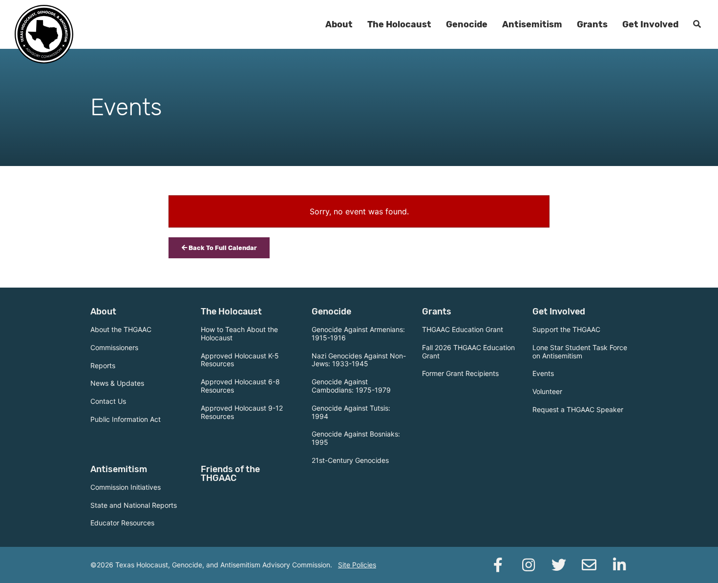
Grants (592, 24)
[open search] (697, 24)
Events (543, 373)
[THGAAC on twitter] (558, 565)
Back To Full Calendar (222, 247)
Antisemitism (532, 24)
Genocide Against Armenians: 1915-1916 (358, 333)
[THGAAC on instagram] (528, 565)
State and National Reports (133, 505)
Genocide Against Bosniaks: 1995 (356, 438)
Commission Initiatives (125, 487)
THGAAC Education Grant (462, 329)
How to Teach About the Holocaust (239, 333)
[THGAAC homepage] (44, 34)
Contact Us (108, 401)
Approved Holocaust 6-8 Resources (240, 385)
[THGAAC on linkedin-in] (619, 565)
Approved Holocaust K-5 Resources (240, 360)
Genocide (466, 24)
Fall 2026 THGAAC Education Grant (468, 351)
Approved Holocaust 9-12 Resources (242, 412)
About (339, 24)
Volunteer (547, 391)
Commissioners (114, 347)
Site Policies (357, 565)
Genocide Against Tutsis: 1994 (351, 412)
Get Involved (650, 24)
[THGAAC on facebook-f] (498, 565)
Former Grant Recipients (460, 373)
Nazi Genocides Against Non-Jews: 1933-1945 (359, 360)
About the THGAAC (120, 329)
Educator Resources (122, 523)
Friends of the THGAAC (230, 473)
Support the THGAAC (566, 329)
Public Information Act (125, 419)
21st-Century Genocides (350, 460)
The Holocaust (399, 24)
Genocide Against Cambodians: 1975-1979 (351, 385)
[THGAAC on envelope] (589, 565)
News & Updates (117, 383)
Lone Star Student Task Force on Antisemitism (579, 351)
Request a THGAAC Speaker (577, 409)
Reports (102, 365)
